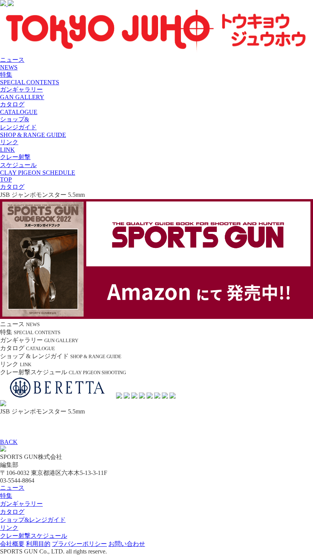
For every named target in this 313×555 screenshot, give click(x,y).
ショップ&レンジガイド (33, 519)
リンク (9, 527)
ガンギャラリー (21, 503)
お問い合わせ (126, 544)
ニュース (12, 487)
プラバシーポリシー (79, 544)
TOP (6, 179)
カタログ (12, 511)
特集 (6, 495)
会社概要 (12, 544)
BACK (9, 442)
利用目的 (38, 544)
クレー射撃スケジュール (33, 535)
